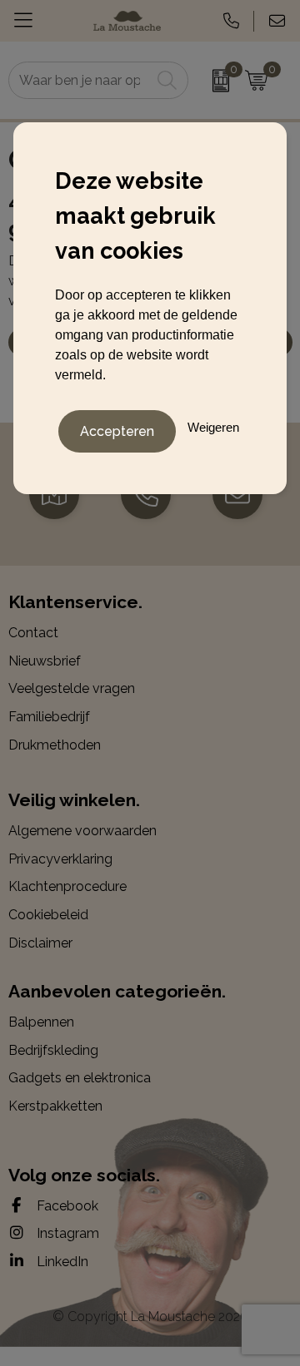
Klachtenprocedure (67, 886)
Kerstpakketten (55, 1106)
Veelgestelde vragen (71, 688)
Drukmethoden (54, 745)
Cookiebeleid (48, 915)
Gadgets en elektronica (79, 1078)
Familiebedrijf (49, 717)
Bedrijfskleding (53, 1050)
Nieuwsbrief (44, 661)
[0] (212, 80)
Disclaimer (40, 943)
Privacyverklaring (60, 859)
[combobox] (80, 80)
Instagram (66, 1233)
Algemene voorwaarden (82, 831)
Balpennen (41, 1022)
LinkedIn (60, 1261)
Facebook (65, 1206)
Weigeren (213, 427)
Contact (33, 633)
